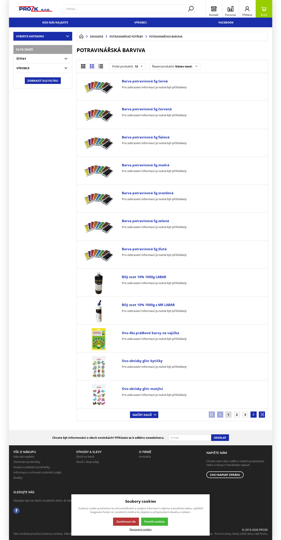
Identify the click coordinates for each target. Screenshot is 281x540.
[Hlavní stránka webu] (81, 36)
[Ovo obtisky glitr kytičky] (98, 367)
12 (136, 66)
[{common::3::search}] (190, 8)
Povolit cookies (154, 522)
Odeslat (220, 438)
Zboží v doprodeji (87, 462)
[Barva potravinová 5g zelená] (98, 227)
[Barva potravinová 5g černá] (98, 87)
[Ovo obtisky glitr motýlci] (98, 395)
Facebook (226, 22)
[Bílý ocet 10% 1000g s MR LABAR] (98, 311)
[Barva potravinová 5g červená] (98, 115)
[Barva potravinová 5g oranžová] (98, 199)
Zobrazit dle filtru (42, 81)
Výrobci (140, 22)
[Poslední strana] (262, 414)
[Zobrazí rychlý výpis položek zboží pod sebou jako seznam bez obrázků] (100, 66)
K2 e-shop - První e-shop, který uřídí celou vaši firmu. (234, 534)
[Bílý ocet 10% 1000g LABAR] (98, 283)
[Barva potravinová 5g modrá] (98, 171)
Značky (18, 478)
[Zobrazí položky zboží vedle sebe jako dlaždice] (83, 66)
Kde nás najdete (55, 22)
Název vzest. (184, 66)
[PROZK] (35, 9)
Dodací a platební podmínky (31, 467)
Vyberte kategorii (30, 36)
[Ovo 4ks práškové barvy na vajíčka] (98, 339)
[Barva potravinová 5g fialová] (98, 143)
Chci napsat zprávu (225, 475)
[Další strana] (253, 414)
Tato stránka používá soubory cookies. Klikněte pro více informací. (56, 534)
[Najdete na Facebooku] (16, 510)
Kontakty (145, 456)
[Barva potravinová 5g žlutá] (98, 255)
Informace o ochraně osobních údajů (37, 472)
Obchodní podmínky (26, 462)
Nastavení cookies (141, 529)
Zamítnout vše (126, 522)
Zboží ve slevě (85, 456)
